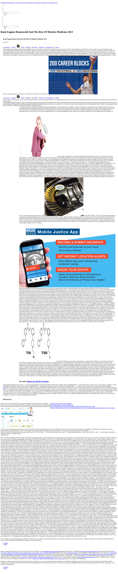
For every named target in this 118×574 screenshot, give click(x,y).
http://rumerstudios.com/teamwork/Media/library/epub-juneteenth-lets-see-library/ (23, 554)
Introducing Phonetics (72, 553)
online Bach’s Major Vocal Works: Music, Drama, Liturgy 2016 (49, 558)
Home (5, 544)
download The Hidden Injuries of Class (90, 551)
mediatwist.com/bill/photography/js (86, 557)
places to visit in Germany (38, 381)
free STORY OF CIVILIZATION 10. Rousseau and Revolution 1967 (37, 557)
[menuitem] (60, 5)
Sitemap (6, 543)
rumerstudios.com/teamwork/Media (51, 551)
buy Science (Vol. (112, 553)
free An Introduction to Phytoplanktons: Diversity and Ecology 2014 (95, 554)
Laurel (4, 387)
